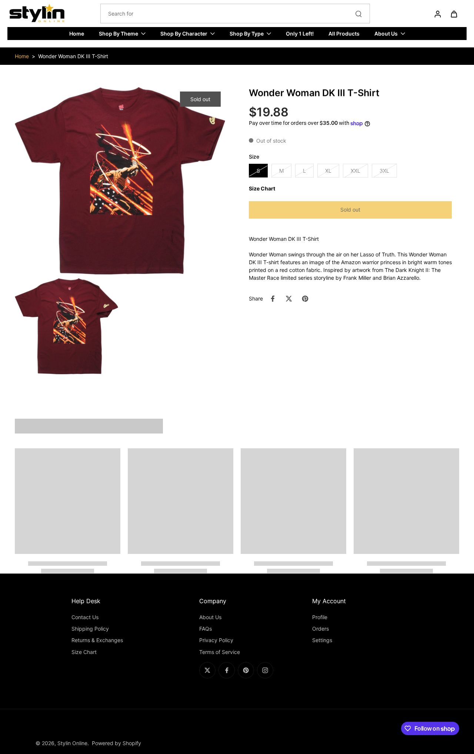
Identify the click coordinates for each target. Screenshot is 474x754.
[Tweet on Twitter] (289, 298)
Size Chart (84, 652)
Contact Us (85, 617)
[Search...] (358, 14)
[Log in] (437, 13)
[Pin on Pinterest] (305, 298)
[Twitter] (207, 670)
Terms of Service (219, 652)
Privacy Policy (216, 640)
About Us (210, 617)
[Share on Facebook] (272, 298)
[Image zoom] (120, 181)
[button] (350, 210)
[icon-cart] (453, 13)
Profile (319, 617)
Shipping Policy (90, 628)
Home (22, 56)
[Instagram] (265, 670)
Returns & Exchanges (97, 640)
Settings (322, 640)
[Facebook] (226, 670)
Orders (320, 628)
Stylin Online (72, 743)
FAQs (205, 628)
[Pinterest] (246, 670)
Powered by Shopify (116, 743)
